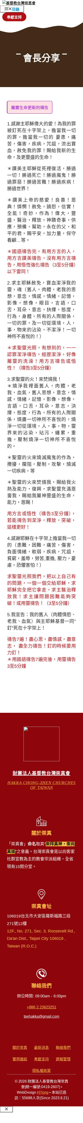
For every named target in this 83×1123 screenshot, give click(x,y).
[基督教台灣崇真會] (19, 3)
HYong (42, 1092)
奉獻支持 (14, 17)
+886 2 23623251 (41, 1007)
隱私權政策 (41, 1071)
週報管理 (63, 1059)
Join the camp (27, 1118)
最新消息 (41, 1048)
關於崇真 (19, 1048)
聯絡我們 (63, 1048)
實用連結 (19, 1059)
